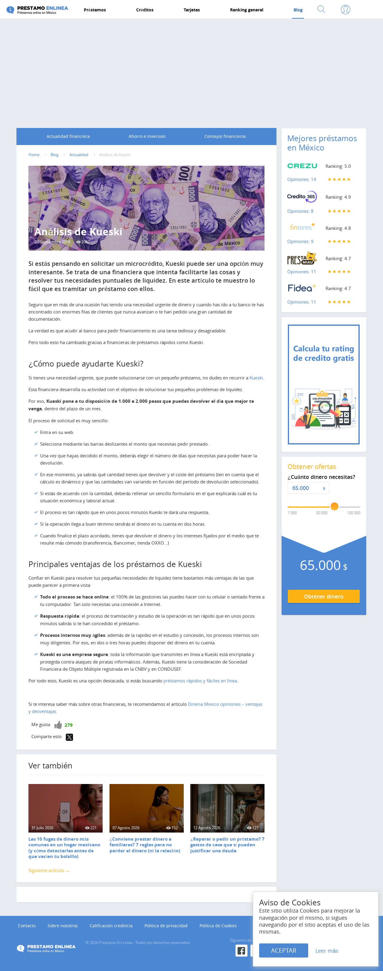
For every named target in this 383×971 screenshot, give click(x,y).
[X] (69, 737)
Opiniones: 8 (300, 211)
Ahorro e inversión (147, 136)
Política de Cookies (218, 926)
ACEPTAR (283, 950)
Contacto (27, 926)
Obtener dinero (324, 596)
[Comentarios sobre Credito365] (302, 198)
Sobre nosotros (63, 926)
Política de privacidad (166, 926)
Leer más (326, 950)
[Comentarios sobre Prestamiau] (302, 259)
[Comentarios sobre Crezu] (302, 167)
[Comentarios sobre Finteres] (302, 229)
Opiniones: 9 (300, 241)
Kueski (256, 378)
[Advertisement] (191, 68)
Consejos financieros (225, 136)
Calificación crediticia (111, 926)
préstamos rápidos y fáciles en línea (200, 681)
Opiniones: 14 (301, 179)
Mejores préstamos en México (322, 143)
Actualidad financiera (68, 136)
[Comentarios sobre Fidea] (302, 289)
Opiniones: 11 (301, 272)
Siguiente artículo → (49, 870)
